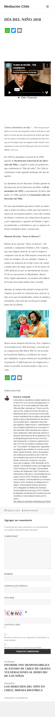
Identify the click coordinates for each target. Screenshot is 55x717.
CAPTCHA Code (12, 625)
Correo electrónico (16, 586)
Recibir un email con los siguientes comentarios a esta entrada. (26, 638)
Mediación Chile (16, 6)
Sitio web (9, 598)
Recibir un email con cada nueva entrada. (23, 648)
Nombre (8, 574)
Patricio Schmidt (31, 511)
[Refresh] (26, 611)
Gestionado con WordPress (16, 698)
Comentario (11, 536)
